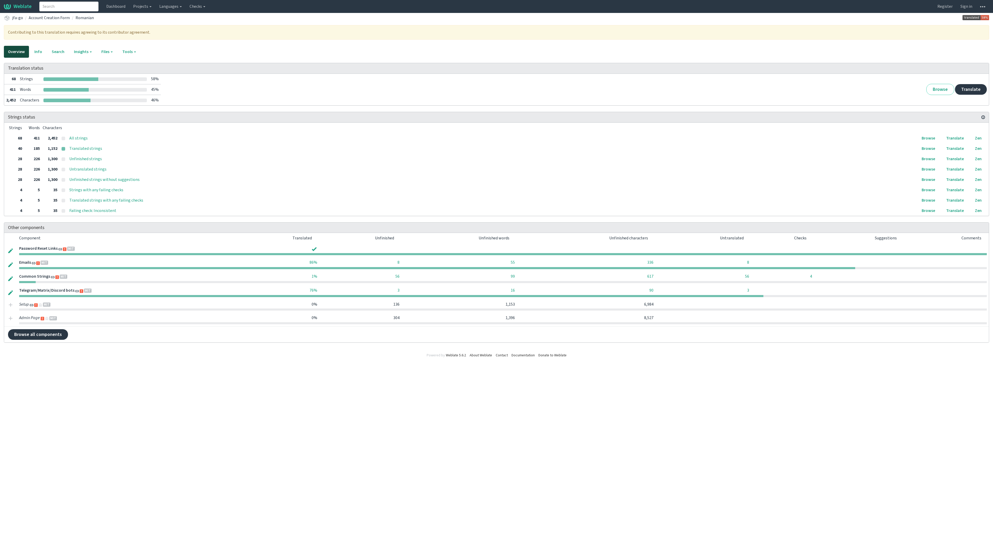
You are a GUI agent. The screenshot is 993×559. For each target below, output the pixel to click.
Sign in (966, 6)
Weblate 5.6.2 (456, 355)
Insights (81, 52)
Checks (196, 6)
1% (314, 276)
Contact (502, 355)
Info (38, 52)
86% (313, 262)
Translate (971, 89)
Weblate (22, 6)
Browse (940, 89)
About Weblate (481, 355)
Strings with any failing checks (96, 190)
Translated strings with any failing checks (106, 200)
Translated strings (85, 148)
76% (313, 290)
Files (105, 52)
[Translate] (10, 250)
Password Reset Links (38, 248)
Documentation (523, 355)
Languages (169, 6)
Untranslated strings (88, 169)
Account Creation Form (49, 18)
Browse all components (38, 334)
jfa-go (17, 18)
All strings (78, 138)
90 (651, 290)
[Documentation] (983, 117)
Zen (978, 138)
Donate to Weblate (552, 355)
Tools (127, 52)
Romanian (85, 18)
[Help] (982, 6)
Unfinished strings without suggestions (104, 179)
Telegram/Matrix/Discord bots (46, 290)
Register (945, 6)
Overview (16, 52)
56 (397, 276)
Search (58, 52)
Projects (141, 6)
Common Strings (34, 276)
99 (513, 276)
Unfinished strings (85, 159)
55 (513, 262)
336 (650, 262)
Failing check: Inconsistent (92, 211)
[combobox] (69, 6)
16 (513, 290)
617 (650, 276)
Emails (25, 262)
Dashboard (115, 6)
